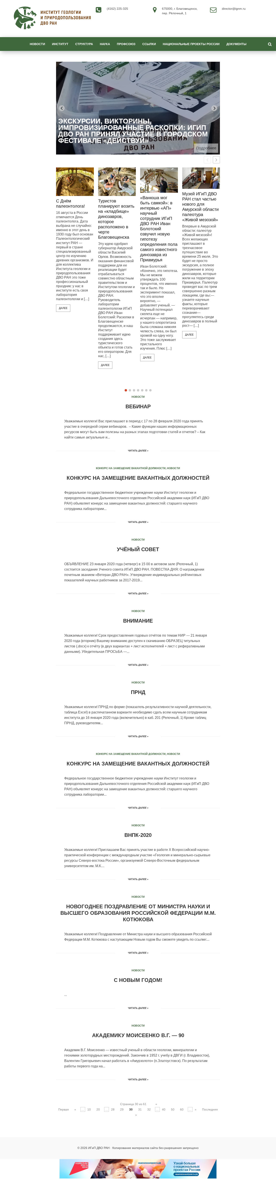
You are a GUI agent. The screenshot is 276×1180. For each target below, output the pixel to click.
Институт (60, 44)
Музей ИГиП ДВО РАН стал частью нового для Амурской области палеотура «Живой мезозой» (200, 206)
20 (98, 1109)
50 (172, 1109)
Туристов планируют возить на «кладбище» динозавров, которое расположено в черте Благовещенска (116, 219)
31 (140, 1109)
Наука (105, 44)
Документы (236, 44)
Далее (63, 308)
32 (149, 1109)
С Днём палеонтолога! (70, 203)
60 (181, 1109)
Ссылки (149, 44)
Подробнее (206, 148)
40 (163, 1109)
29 (122, 1109)
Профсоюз (126, 44)
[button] (216, 159)
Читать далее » (138, 450)
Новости (37, 44)
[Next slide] (214, 108)
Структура (84, 44)
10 (89, 1109)
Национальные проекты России (191, 44)
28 (112, 1109)
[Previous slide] (62, 108)
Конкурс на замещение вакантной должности (131, 468)
